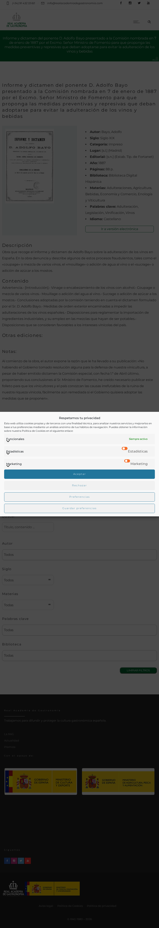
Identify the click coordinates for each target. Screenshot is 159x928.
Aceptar (79, 474)
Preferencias (79, 496)
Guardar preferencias (79, 508)
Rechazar (79, 485)
